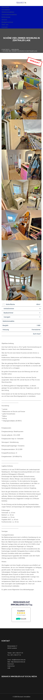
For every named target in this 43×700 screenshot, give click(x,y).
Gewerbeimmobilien (9, 15)
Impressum (11, 664)
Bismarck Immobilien (24, 696)
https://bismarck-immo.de (18, 662)
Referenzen (6, 17)
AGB (9, 668)
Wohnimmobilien (8, 12)
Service (4, 20)
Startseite (5, 7)
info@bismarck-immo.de (18, 659)
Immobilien (6, 10)
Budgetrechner (7, 22)
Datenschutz (11, 666)
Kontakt (5, 27)
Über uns (5, 25)
